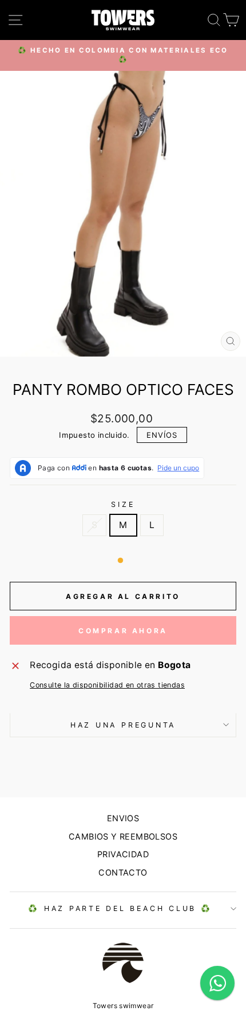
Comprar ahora (123, 630)
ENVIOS (123, 818)
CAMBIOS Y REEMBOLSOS (123, 836)
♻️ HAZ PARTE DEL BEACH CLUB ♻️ (120, 908)
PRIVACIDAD (123, 854)
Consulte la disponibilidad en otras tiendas (107, 685)
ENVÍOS (161, 434)
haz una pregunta (123, 725)
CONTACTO (122, 872)
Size (122, 504)
